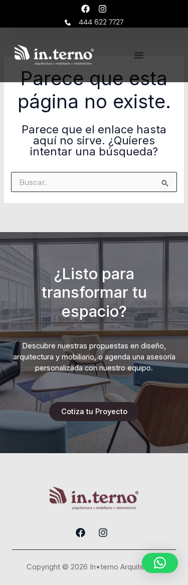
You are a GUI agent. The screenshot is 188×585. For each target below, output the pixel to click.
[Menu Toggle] (139, 55)
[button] (160, 563)
